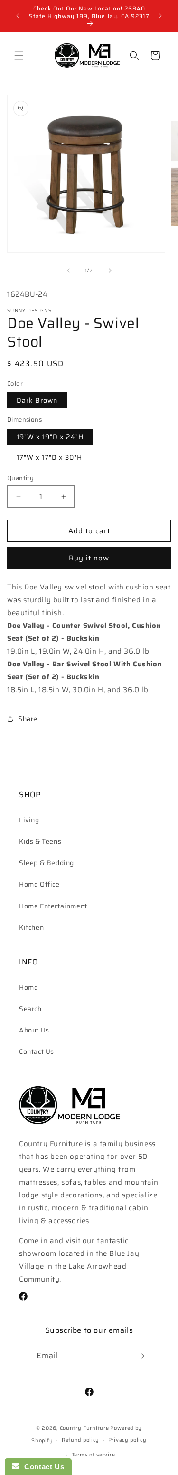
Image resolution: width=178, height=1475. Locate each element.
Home (28, 987)
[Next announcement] (160, 15)
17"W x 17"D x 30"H (49, 457)
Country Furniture (84, 1428)
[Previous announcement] (17, 15)
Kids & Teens (40, 841)
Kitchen (31, 927)
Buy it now (89, 558)
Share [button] (27, 718)
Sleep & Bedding (46, 863)
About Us (34, 1030)
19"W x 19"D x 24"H (50, 437)
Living (29, 820)
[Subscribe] (140, 1356)
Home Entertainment (53, 906)
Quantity (20, 478)
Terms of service (93, 1455)
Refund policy (80, 1440)
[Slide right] (110, 270)
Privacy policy (127, 1440)
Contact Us (36, 1051)
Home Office (39, 884)
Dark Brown (37, 400)
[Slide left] (68, 270)
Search (30, 1008)
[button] (19, 55)
